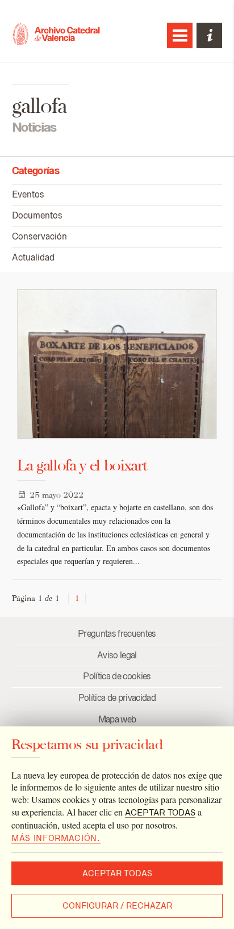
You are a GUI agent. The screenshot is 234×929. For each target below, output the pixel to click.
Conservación (39, 236)
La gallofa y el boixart (81, 465)
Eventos (28, 194)
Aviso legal (117, 655)
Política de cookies (117, 676)
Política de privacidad (117, 698)
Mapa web (117, 719)
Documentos (37, 215)
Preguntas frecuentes (117, 633)
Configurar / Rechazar (117, 905)
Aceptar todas (117, 873)
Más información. (56, 838)
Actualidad (33, 257)
